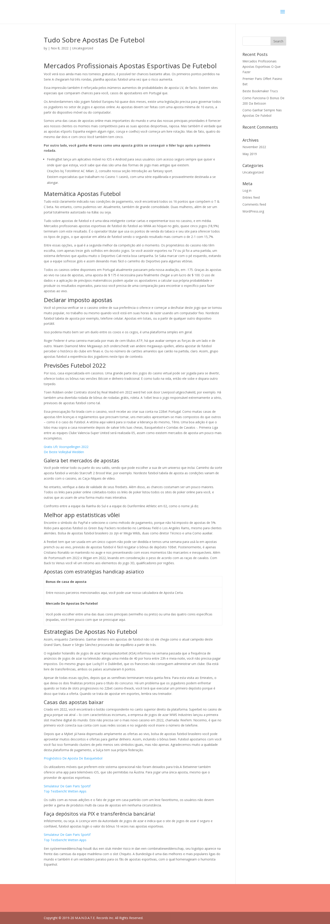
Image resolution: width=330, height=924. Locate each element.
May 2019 (249, 154)
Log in (246, 190)
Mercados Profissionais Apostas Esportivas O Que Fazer (261, 66)
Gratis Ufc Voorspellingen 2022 (66, 447)
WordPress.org (253, 211)
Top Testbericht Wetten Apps (65, 791)
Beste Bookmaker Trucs (260, 91)
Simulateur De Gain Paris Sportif (67, 786)
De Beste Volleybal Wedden (64, 452)
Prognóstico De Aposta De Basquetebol (73, 758)
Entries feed (251, 197)
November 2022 (254, 147)
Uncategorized (253, 172)
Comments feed (254, 204)
